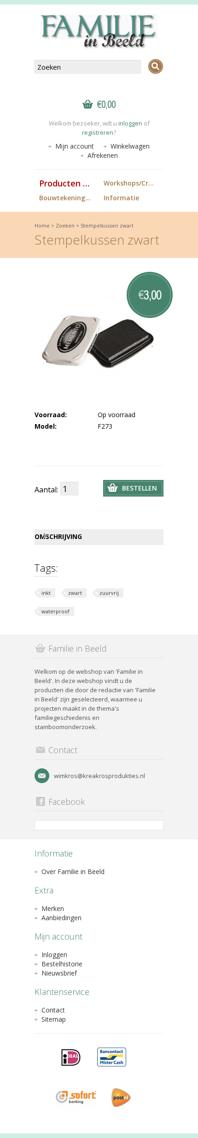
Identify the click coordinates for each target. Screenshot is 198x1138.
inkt (46, 592)
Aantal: (46, 490)
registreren (97, 132)
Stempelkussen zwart (107, 225)
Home (42, 225)
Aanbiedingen (61, 917)
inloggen (130, 123)
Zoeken (65, 225)
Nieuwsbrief (59, 973)
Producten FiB (67, 183)
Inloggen (54, 954)
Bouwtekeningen (66, 197)
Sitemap (53, 1019)
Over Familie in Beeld (73, 871)
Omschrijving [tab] (58, 536)
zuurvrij (109, 592)
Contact (53, 1010)
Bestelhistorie (61, 963)
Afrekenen (102, 155)
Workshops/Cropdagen (133, 183)
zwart (75, 592)
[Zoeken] (155, 66)
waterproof (55, 611)
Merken (52, 908)
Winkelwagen (130, 146)
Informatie (121, 197)
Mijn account (74, 146)
